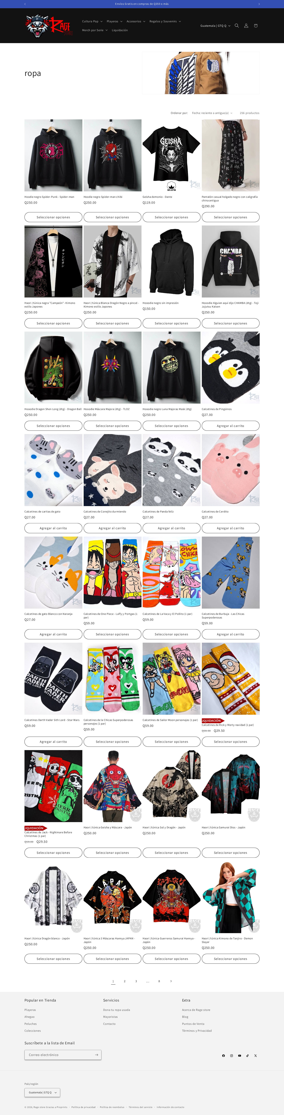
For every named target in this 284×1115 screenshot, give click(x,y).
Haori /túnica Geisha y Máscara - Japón (108, 827)
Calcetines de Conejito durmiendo (105, 511)
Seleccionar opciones (53, 217)
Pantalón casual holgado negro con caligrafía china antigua (230, 198)
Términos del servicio (141, 1107)
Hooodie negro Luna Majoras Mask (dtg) (167, 409)
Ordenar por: (179, 113)
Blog (185, 1017)
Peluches (30, 1024)
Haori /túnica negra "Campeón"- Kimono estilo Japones (49, 304)
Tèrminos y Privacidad (197, 1031)
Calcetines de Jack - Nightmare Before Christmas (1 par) (48, 834)
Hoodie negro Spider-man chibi (103, 197)
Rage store (39, 1107)
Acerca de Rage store (196, 1010)
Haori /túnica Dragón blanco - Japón (47, 938)
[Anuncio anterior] (25, 4)
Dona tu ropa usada (116, 1010)
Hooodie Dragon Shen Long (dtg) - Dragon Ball (53, 409)
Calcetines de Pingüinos (217, 409)
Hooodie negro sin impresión (161, 303)
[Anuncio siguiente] (259, 4)
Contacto (109, 1024)
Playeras (30, 1010)
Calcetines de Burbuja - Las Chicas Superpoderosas (223, 615)
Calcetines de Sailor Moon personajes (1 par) (170, 720)
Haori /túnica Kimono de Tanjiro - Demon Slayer (227, 940)
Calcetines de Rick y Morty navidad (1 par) (228, 725)
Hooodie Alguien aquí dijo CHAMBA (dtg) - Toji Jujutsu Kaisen (230, 304)
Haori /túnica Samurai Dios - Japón (224, 827)
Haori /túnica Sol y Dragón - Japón (164, 827)
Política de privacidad (83, 1107)
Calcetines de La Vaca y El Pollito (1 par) (167, 614)
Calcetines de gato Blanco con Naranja (48, 614)
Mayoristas (110, 1017)
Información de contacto (170, 1107)
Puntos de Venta (193, 1024)
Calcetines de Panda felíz (158, 511)
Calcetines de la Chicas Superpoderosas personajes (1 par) (108, 721)
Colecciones (32, 1031)
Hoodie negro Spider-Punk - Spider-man (49, 197)
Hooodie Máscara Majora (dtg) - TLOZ (107, 409)
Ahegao (29, 1017)
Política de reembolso (112, 1107)
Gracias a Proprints (56, 1107)
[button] (92, 21)
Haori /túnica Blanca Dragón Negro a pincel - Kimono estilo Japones (111, 304)
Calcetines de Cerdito (215, 511)
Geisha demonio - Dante (157, 197)
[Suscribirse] (96, 1055)
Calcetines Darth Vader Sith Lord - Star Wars (51, 720)
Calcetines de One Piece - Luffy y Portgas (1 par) (111, 615)
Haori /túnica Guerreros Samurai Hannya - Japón (169, 940)
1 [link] (113, 981)
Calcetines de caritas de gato (42, 511)
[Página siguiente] (171, 981)
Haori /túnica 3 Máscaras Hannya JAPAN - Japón (109, 940)
